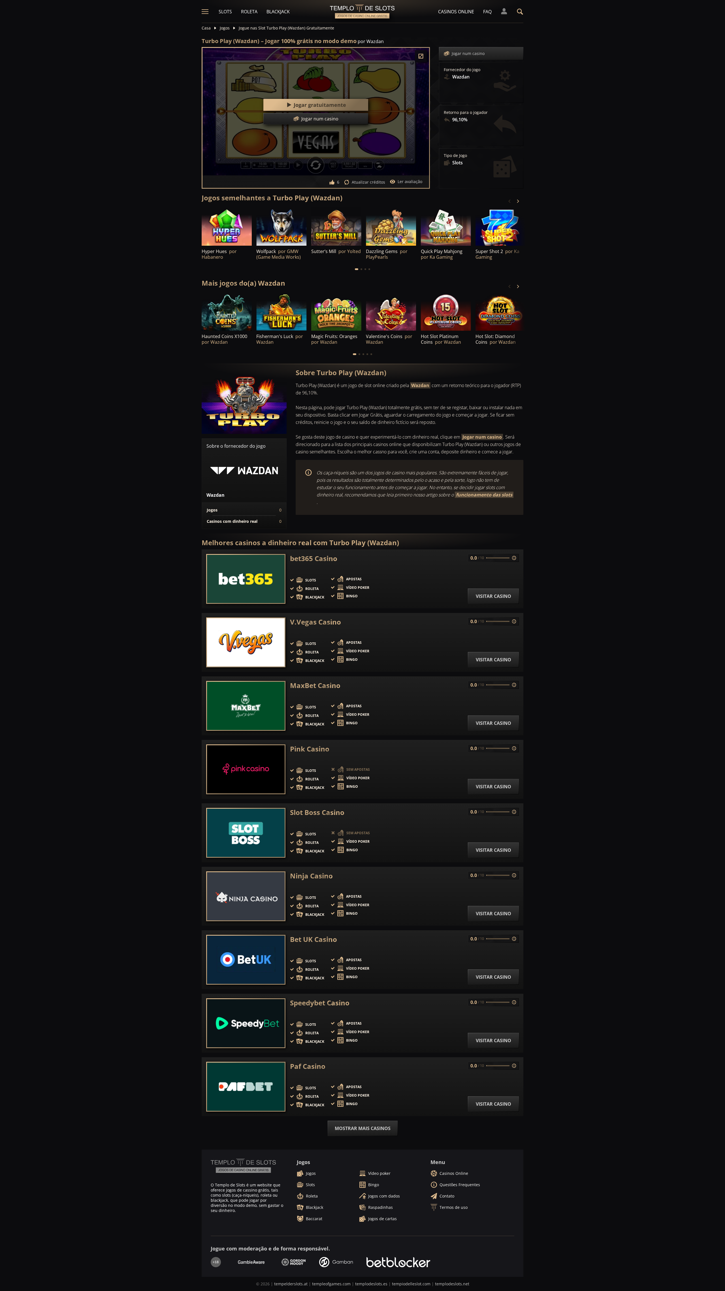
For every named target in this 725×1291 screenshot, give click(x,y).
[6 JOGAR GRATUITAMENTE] (281, 226)
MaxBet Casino (315, 685)
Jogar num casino (468, 53)
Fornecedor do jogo (462, 69)
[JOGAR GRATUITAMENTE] (336, 226)
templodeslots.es (371, 1283)
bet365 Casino (313, 558)
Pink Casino (309, 748)
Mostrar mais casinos (363, 1128)
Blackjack (278, 12)
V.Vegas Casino (315, 622)
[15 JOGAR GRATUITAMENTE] (227, 226)
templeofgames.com (331, 1283)
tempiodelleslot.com (411, 1283)
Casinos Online (456, 12)
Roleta (249, 12)
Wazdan (420, 385)
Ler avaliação (410, 181)
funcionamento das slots (484, 495)
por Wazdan (371, 41)
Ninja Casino (311, 875)
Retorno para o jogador (466, 112)
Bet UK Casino (313, 939)
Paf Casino (307, 1066)
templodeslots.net (452, 1283)
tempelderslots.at (291, 1283)
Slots (225, 12)
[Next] (517, 201)
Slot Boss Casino (317, 812)
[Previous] (509, 201)
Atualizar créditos (368, 182)
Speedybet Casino (319, 1002)
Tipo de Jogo (455, 155)
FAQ (487, 12)
